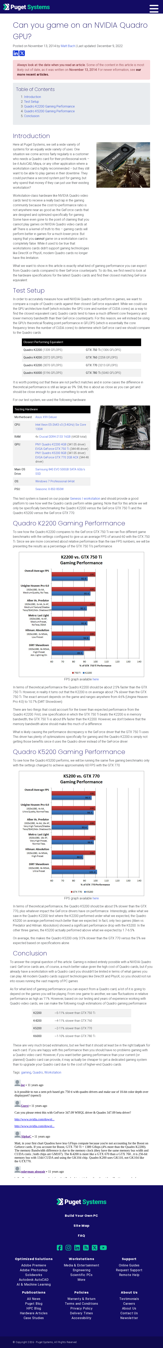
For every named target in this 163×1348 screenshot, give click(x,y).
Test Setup (31, 102)
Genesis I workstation (85, 498)
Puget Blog (34, 1304)
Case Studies (34, 1318)
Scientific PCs (81, 1275)
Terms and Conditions (81, 1304)
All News (34, 1299)
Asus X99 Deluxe (46, 417)
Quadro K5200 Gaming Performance (49, 111)
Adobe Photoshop (34, 1270)
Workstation (52, 1072)
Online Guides (129, 1265)
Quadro (38, 1072)
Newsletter (129, 1318)
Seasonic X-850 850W (49, 489)
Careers (129, 1304)
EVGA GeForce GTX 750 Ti (52, 449)
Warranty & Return (81, 1299)
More (81, 1280)
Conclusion (31, 116)
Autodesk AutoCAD (34, 1280)
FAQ (81, 1235)
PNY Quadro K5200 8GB (50, 453)
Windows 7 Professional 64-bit (55, 481)
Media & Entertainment (81, 1265)
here (96, 679)
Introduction (32, 97)
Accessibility (81, 1318)
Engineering (81, 1270)
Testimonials (129, 1299)
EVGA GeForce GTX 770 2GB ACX (56, 457)
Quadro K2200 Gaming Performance (49, 106)
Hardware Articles (34, 1313)
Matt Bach (68, 46)
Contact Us (129, 1313)
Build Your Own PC (81, 1215)
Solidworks (33, 1275)
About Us (129, 1308)
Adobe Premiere (33, 1265)
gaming (26, 1072)
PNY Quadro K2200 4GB (50, 444)
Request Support (129, 1270)
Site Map (81, 1225)
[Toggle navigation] (160, 7)
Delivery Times (81, 1313)
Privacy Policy (81, 1308)
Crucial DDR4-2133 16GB (55, 436)
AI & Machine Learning (34, 1284)
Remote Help (129, 1275)
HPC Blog (33, 1308)
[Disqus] (81, 1128)
